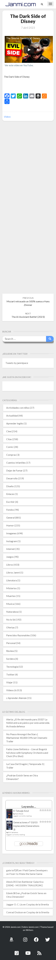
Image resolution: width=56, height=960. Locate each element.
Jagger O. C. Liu (14, 904)
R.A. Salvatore (13, 832)
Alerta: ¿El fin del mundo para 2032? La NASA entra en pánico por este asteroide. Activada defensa (28, 723)
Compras (11, 454)
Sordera (10, 658)
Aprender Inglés (14, 423)
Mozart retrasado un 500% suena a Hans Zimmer (28, 301)
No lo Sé (10, 619)
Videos (7, 116)
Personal (11, 642)
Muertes (10, 595)
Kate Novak (19, 814)
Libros (9, 564)
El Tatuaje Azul (21, 810)
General (10, 517)
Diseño (10, 486)
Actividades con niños (17, 407)
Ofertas (10, 627)
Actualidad (12, 415)
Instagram (11, 541)
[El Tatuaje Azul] (9, 815)
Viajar (9, 682)
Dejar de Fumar (14, 470)
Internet (10, 548)
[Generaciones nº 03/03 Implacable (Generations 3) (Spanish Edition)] (9, 826)
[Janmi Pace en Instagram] (25, 937)
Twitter (10, 674)
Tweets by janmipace (16, 362)
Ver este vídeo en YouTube (19, 65)
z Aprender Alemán (16, 697)
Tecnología (12, 666)
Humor (10, 525)
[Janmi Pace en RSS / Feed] (39, 951)
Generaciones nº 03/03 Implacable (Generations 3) (26, 826)
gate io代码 (12, 870)
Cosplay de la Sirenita (37, 904)
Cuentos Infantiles (16, 462)
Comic (9, 446)
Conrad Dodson (14, 912)
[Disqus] (28, 170)
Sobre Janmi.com (30, 927)
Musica (10, 603)
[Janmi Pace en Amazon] (11, 937)
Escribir (10, 501)
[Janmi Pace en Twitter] (47, 937)
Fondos (10, 509)
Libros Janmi (13, 572)
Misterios (11, 588)
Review (10, 650)
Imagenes (11, 533)
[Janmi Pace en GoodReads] (17, 951)
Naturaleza (12, 611)
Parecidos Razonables (18, 635)
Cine (8, 431)
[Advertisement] (30, 86)
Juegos (10, 556)
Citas (9, 439)
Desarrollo (12, 478)
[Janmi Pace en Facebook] (36, 937)
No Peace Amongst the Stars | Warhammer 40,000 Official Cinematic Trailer (26, 738)
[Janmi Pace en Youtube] (28, 951)
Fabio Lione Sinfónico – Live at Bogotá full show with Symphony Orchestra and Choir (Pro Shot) (27, 753)
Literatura (11, 580)
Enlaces (10, 493)
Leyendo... (29, 806)
